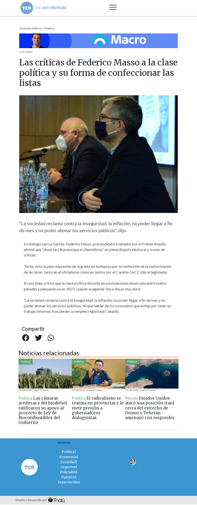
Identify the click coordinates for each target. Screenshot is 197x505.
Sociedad (68, 462)
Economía (68, 457)
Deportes (68, 467)
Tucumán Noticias (30, 28)
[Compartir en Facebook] (26, 338)
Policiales (68, 472)
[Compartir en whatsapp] (50, 338)
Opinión (68, 477)
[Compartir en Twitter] (38, 338)
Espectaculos (69, 482)
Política (49, 28)
